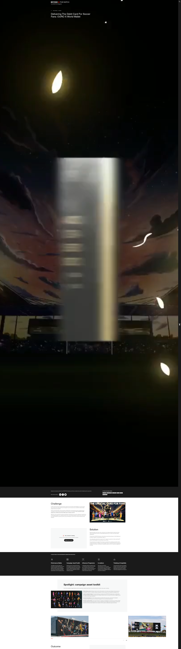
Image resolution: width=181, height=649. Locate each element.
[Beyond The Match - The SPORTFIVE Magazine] (60, 3)
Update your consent (69, 540)
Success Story (105, 494)
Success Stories (55, 10)
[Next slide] (126, 640)
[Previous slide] (124, 640)
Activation (60, 10)
